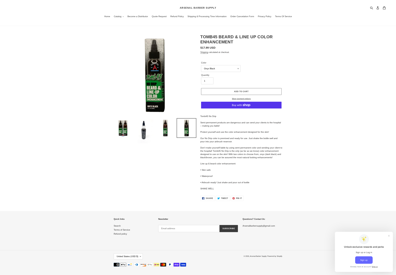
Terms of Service (122, 230)
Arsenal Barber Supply (198, 7)
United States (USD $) (127, 256)
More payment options (241, 99)
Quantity (205, 75)
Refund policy (120, 234)
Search (117, 226)
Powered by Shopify (274, 256)
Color (203, 62)
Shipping (204, 52)
